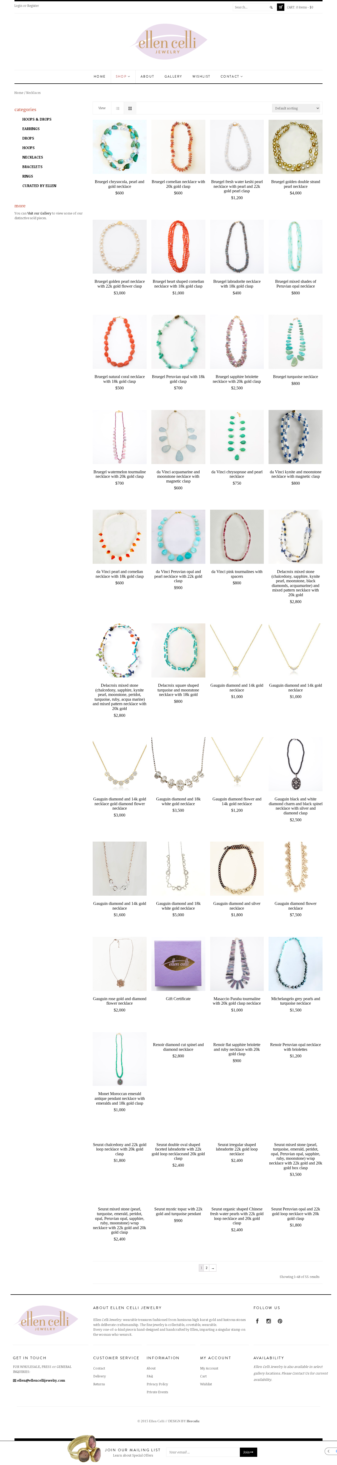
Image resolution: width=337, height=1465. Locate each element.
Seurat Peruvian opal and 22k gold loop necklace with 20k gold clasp (295, 1213)
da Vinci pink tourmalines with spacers (236, 574)
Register (33, 5)
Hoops (28, 147)
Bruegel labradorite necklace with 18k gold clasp (237, 283)
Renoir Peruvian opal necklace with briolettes (295, 1047)
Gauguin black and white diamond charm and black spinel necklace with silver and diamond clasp (296, 806)
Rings (27, 176)
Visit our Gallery (39, 213)
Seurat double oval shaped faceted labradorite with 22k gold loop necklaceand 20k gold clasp (178, 1151)
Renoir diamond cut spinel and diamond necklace (178, 1047)
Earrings (30, 128)
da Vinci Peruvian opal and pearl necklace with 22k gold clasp (178, 576)
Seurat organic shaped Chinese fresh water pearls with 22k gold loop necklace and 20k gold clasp (237, 1216)
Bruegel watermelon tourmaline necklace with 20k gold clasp (119, 474)
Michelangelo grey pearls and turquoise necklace (295, 1001)
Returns (99, 1384)
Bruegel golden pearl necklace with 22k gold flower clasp (120, 283)
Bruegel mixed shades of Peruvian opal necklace (295, 283)
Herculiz (193, 1421)
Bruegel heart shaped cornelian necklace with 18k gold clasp (178, 283)
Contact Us (300, 1373)
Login (18, 5)
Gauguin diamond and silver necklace (236, 905)
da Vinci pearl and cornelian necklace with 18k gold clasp (120, 574)
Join (246, 1452)
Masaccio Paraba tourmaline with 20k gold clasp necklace (237, 1001)
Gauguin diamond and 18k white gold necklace (178, 801)
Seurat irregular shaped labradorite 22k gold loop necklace (237, 1149)
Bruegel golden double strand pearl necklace (295, 184)
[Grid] (130, 108)
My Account (209, 1368)
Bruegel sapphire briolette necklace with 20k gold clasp (237, 379)
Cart (203, 1376)
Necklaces (32, 157)
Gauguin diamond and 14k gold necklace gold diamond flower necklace (119, 803)
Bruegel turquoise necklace (295, 376)
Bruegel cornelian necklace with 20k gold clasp (178, 184)
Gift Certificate (178, 998)
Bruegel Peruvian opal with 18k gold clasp (178, 379)
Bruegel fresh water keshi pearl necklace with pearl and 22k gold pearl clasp (237, 186)
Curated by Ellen (39, 185)
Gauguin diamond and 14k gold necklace (236, 687)
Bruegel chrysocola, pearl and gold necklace (119, 184)
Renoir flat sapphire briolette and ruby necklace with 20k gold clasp (236, 1049)
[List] (117, 108)
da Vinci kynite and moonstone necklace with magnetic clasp (295, 474)
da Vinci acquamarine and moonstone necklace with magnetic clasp (178, 476)
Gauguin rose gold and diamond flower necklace (119, 1001)
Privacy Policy (157, 1384)
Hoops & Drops (36, 119)
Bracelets (32, 166)
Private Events (157, 1392)
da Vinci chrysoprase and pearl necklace (236, 474)
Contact (231, 76)
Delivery (99, 1376)
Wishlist (201, 76)
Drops (28, 138)
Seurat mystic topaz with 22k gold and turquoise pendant (178, 1211)
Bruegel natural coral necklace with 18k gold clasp (120, 379)
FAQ (150, 1376)
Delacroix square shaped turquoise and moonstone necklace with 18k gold (178, 690)
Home (100, 76)
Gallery (173, 76)
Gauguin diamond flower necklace (295, 905)
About (148, 76)
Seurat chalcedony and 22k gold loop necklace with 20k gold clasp (119, 1149)
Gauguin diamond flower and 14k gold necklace (236, 801)
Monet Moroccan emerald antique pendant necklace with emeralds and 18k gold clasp (120, 1098)
